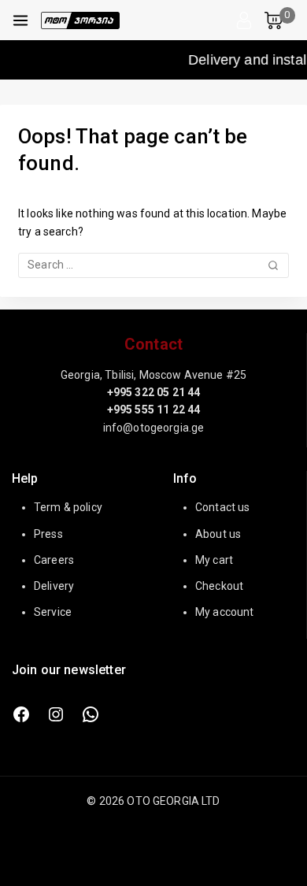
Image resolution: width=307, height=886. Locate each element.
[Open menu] (20, 20)
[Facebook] (21, 714)
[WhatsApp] (90, 714)
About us (218, 534)
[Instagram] (55, 714)
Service (53, 612)
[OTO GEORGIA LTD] (80, 20)
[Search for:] (153, 264)
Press (48, 534)
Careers (54, 560)
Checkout (219, 586)
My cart (214, 560)
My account (224, 612)
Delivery (54, 586)
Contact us (222, 507)
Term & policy (68, 507)
